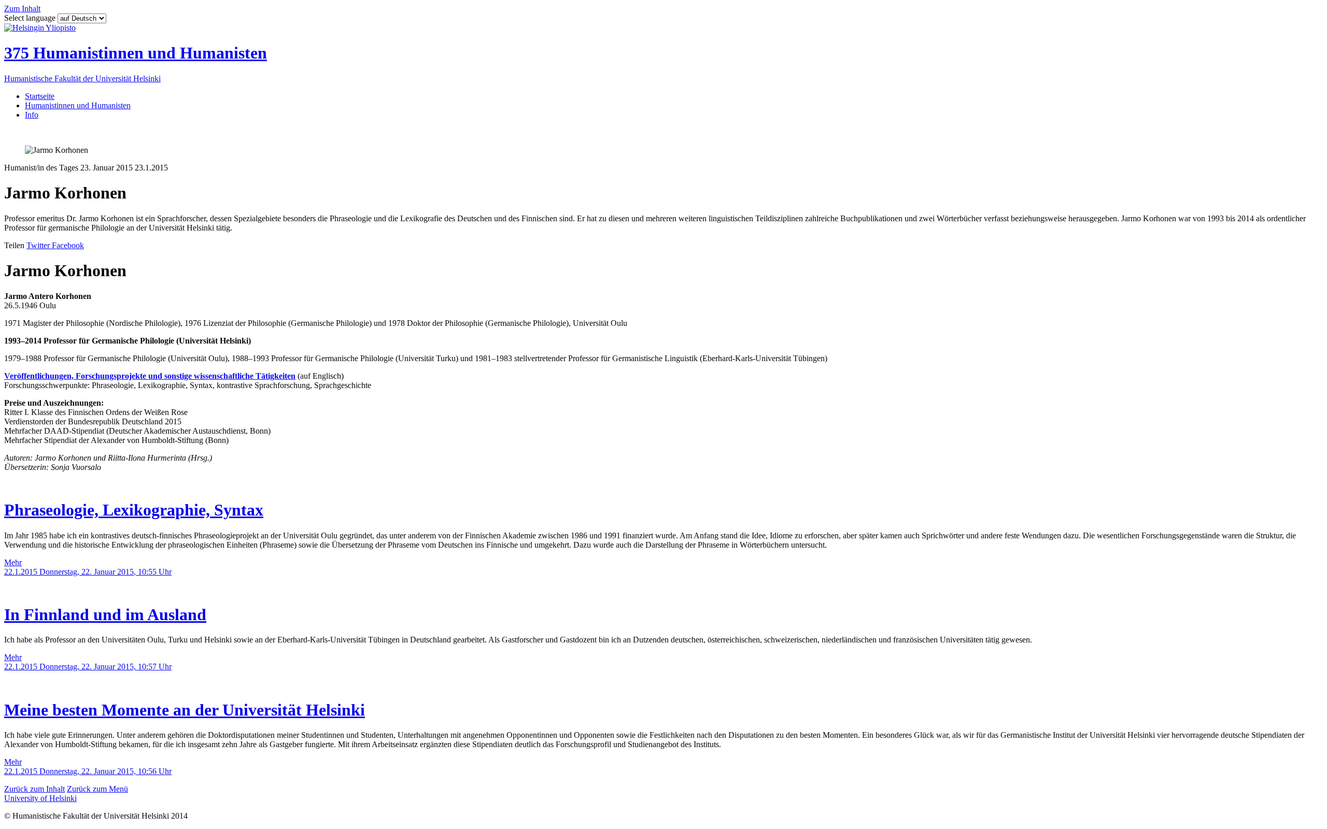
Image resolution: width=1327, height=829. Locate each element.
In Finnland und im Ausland (105, 614)
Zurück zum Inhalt (34, 788)
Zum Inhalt (22, 8)
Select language (31, 17)
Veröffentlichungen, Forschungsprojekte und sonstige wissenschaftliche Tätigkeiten (149, 375)
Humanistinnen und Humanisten (78, 105)
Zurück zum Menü (97, 788)
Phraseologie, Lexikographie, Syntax (133, 510)
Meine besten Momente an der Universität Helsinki (184, 710)
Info (31, 114)
